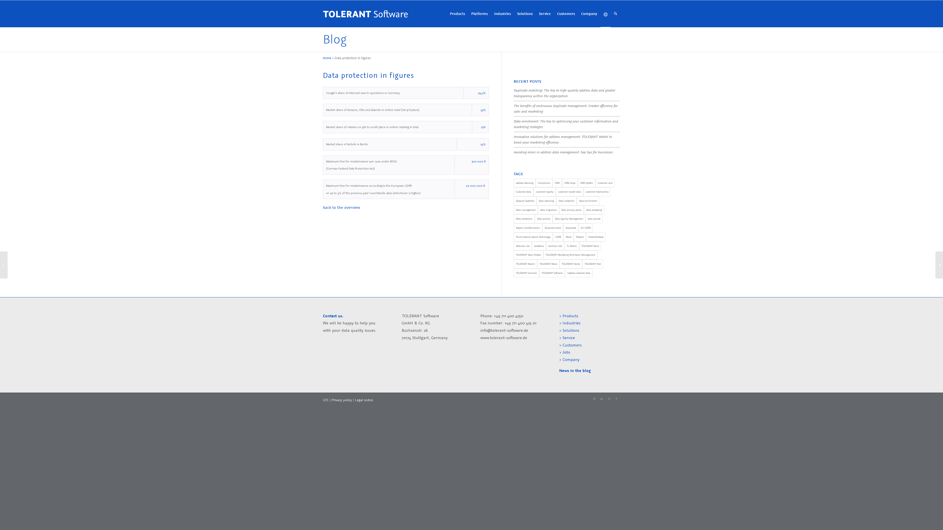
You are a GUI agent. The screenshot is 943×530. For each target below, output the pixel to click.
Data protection (524, 218)
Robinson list (522, 246)
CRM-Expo (569, 183)
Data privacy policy (571, 210)
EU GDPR (586, 227)
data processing (594, 210)
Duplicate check (553, 227)
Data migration (548, 210)
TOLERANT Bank (590, 246)
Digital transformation (528, 227)
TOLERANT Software (552, 273)
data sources (594, 218)
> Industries (570, 323)
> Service (567, 337)
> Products (568, 315)
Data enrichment (588, 200)
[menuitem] (457, 13)
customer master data (569, 191)
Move (568, 236)
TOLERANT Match (525, 263)
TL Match (572, 246)
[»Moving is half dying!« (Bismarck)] (4, 265)
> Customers (570, 345)
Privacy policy (342, 400)
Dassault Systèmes (525, 200)
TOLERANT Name (571, 263)
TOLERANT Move (548, 263)
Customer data (523, 191)
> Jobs (565, 352)
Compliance (544, 183)
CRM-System (586, 183)
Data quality (543, 218)
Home (327, 58)
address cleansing (524, 183)
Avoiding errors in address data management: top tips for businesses (563, 152)
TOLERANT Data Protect (528, 254)
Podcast (580, 236)
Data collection (566, 200)
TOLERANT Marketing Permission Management (570, 254)
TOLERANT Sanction (526, 273)
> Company (569, 359)
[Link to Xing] (594, 399)
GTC (326, 400)
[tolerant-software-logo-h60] (365, 13)
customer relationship (597, 191)
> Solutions (569, 330)
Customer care (605, 183)
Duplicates (571, 227)
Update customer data (578, 273)
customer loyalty (545, 191)
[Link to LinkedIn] (601, 399)
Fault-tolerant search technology (533, 236)
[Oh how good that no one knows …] (939, 265)
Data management (526, 210)
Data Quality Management (569, 218)
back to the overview (341, 207)
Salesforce (539, 246)
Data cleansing (546, 200)
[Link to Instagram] (609, 399)
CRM (557, 183)
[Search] (615, 13)
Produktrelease (595, 236)
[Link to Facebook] (616, 399)
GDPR (558, 236)
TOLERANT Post (593, 263)
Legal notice (364, 400)
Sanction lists (555, 246)
